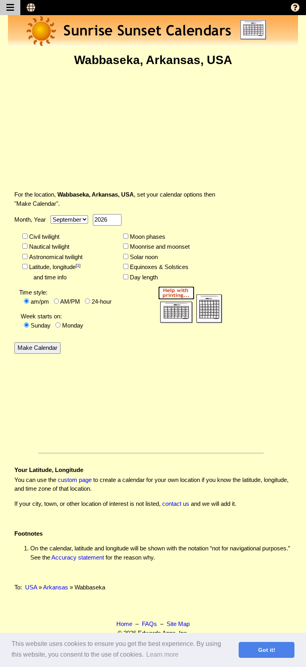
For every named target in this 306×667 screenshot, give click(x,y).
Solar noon (143, 257)
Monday (72, 325)
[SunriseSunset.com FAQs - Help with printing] (187, 303)
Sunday (41, 325)
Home (124, 623)
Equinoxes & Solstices (158, 266)
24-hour (102, 301)
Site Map (178, 623)
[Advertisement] (153, 128)
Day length (143, 277)
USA (31, 587)
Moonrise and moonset (159, 246)
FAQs (149, 623)
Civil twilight (43, 236)
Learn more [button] (162, 654)
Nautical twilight (48, 246)
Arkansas (55, 587)
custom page (75, 479)
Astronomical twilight (54, 257)
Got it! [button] (266, 650)
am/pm (40, 301)
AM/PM (70, 301)
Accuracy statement (77, 557)
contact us (175, 503)
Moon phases (146, 236)
